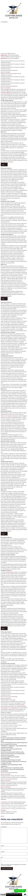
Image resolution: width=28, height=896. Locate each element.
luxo (6, 98)
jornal (3, 802)
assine (2, 72)
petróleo (8, 572)
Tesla (15, 416)
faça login (8, 72)
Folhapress (3, 810)
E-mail (3, 851)
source (2, 816)
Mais (3, 164)
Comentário (4, 826)
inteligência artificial (5, 92)
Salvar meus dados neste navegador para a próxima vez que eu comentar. (13, 865)
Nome (2, 845)
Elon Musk (9, 416)
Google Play (14, 707)
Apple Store (5, 707)
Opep (12, 572)
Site (2, 857)
